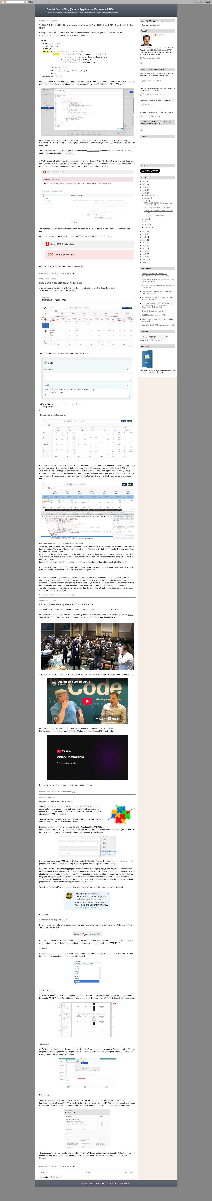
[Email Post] (73, 273)
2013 (145, 243)
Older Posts (129, 1172)
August (147, 198)
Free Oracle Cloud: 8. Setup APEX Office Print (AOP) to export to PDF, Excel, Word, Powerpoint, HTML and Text (158, 305)
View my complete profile (151, 58)
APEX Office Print (102, 84)
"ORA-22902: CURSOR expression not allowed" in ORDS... (158, 204)
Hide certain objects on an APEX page (60, 283)
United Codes (160, 50)
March (147, 225)
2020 (145, 187)
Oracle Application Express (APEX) (73, 806)
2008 (145, 257)
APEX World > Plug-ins (93, 861)
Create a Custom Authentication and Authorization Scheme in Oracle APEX (155, 274)
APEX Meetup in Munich (85, 610)
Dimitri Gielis (160, 35)
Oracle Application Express (51, 140)
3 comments (67, 273)
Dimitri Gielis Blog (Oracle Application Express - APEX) (81, 9)
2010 (145, 251)
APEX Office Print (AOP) (103, 728)
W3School (119, 567)
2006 (145, 262)
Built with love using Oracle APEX (54, 920)
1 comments (67, 595)
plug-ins (62, 814)
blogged (116, 998)
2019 (145, 190)
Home (88, 1172)
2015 (145, 237)
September (149, 195)
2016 (145, 234)
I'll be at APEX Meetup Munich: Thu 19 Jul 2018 (66, 604)
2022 (145, 181)
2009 (145, 254)
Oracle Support (93, 151)
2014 (145, 240)
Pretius (120, 1153)
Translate (158, 340)
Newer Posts (45, 1172)
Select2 (44, 948)
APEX (130, 615)
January (148, 227)
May (146, 222)
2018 (145, 193)
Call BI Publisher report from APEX (154, 315)
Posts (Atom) (56, 1177)
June (146, 219)
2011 (145, 248)
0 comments (67, 791)
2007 (145, 260)
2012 (145, 245)
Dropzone (45, 1044)
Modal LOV (45, 1095)
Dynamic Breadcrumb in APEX (152, 311)
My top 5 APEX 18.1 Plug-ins (55, 801)
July (146, 201)
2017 (145, 231)
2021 (145, 184)
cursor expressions (46, 35)
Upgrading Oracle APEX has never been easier (158, 325)
